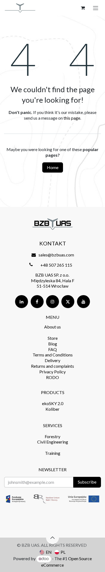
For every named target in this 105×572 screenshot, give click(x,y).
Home (52, 167)
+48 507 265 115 (56, 264)
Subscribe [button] (87, 481)
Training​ (52, 453)
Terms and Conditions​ (53, 354)
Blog (52, 343)
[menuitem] (45, 552)
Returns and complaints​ (52, 366)
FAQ (52, 349)
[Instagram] (52, 301)
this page (72, 117)
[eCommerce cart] (82, 7)
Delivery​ (52, 360)
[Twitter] (67, 301)
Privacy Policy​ (52, 371)
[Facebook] (37, 301)
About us (52, 326)
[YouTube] (83, 301)
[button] (52, 537)
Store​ (53, 338)
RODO (52, 377)
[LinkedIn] (21, 301)
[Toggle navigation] (95, 7)
